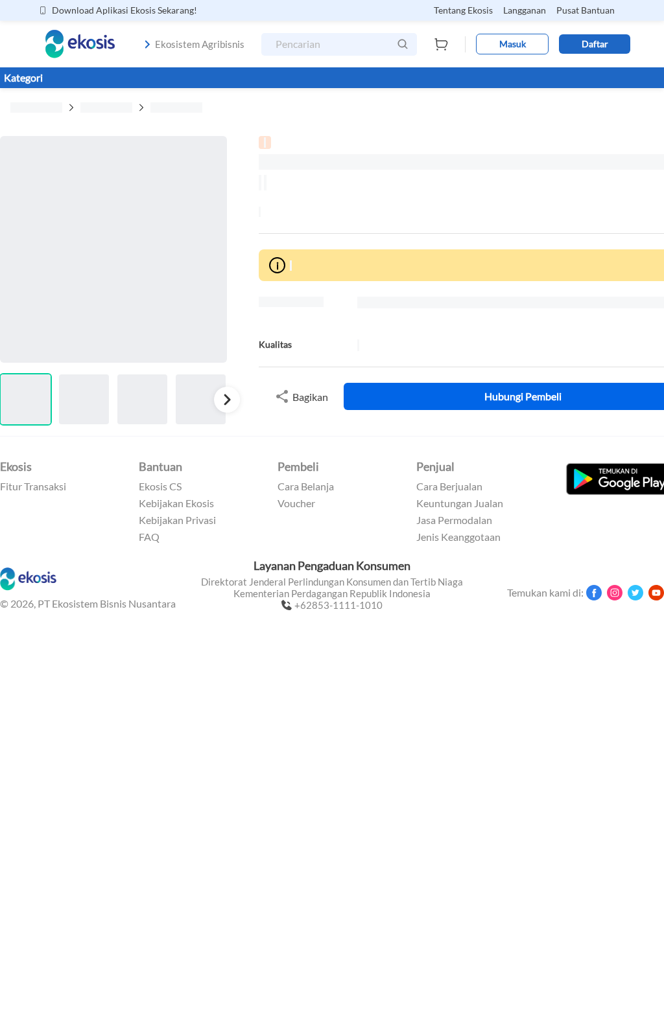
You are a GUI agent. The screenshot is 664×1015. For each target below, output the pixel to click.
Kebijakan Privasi (177, 520)
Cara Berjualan (449, 486)
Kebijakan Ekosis (176, 503)
